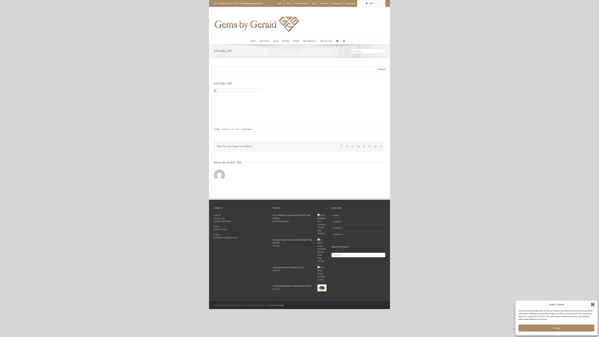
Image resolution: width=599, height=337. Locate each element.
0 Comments (246, 129)
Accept (556, 328)
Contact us (337, 228)
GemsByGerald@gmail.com (252, 3)
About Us (337, 221)
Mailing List (338, 234)
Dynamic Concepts (276, 305)
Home (336, 215)
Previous (381, 69)
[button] (592, 304)
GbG (217, 129)
